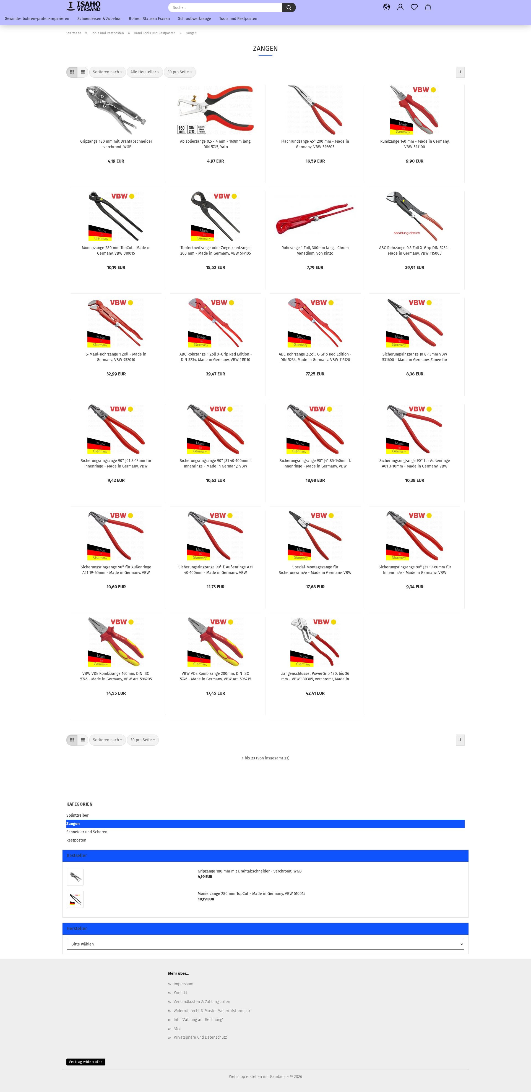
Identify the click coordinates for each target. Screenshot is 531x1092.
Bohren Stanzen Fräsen (149, 18)
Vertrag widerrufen (86, 1062)
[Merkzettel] (414, 7)
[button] (387, 7)
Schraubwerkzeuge (194, 18)
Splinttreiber (77, 815)
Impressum (183, 984)
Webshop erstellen (245, 1076)
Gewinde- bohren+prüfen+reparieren (37, 18)
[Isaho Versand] (85, 6)
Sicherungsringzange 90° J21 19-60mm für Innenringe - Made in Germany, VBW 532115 (415, 569)
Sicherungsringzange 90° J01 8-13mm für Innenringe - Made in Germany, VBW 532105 (116, 463)
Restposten (76, 840)
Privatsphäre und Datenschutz (200, 1037)
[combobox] (107, 72)
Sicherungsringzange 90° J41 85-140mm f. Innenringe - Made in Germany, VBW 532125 (315, 463)
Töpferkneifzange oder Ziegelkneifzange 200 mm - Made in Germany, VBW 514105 (215, 250)
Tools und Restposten (238, 18)
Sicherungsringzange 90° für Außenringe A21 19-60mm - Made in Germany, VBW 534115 (116, 569)
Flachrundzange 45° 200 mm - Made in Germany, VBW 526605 (315, 143)
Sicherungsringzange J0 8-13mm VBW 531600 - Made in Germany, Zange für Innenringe (414, 356)
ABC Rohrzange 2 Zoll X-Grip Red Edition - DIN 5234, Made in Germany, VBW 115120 (315, 356)
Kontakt (180, 993)
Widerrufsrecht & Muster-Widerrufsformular (212, 1011)
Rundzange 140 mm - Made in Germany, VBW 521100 (414, 143)
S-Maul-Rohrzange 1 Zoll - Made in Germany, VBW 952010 (116, 356)
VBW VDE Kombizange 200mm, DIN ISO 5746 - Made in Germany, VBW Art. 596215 (215, 676)
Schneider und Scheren (86, 832)
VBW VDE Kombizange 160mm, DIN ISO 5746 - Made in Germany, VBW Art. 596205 (116, 676)
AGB (177, 1028)
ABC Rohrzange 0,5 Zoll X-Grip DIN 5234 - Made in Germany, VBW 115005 (414, 250)
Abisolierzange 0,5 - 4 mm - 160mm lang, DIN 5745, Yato (215, 143)
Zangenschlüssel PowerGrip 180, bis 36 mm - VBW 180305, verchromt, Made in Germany (315, 676)
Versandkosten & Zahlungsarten (202, 1001)
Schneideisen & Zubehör (99, 18)
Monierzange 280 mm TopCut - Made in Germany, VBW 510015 (116, 250)
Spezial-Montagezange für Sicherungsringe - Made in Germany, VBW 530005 (315, 569)
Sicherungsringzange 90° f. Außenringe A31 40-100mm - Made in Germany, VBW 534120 (215, 569)
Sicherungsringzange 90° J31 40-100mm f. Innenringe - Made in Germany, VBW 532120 (215, 463)
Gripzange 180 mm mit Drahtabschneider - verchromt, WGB (116, 143)
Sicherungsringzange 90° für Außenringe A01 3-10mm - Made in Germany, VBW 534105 (414, 463)
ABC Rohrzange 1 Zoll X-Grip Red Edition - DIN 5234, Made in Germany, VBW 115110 (215, 356)
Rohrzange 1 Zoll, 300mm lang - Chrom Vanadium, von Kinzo (315, 250)
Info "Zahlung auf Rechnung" (198, 1019)
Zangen (73, 823)
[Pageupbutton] (515, 1083)
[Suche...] (289, 7)
